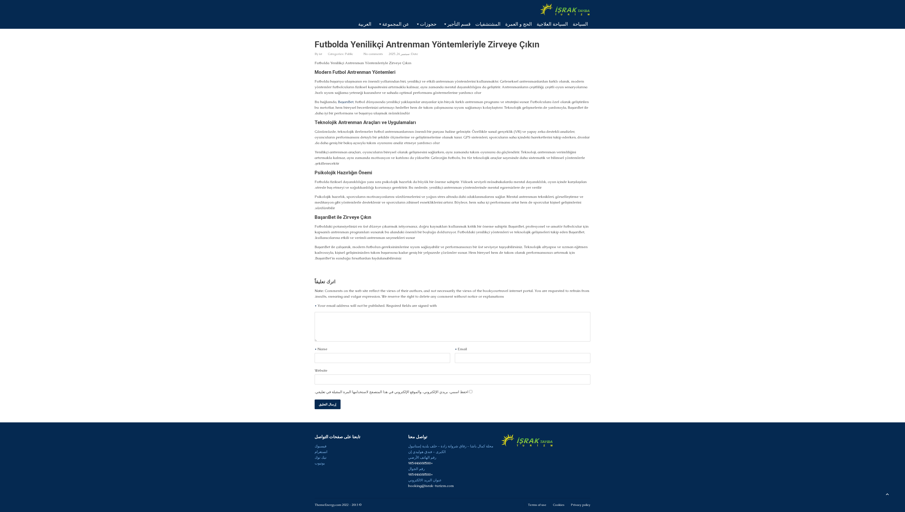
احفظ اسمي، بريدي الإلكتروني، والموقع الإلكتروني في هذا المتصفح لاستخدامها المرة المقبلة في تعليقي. (391, 392)
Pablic (349, 54)
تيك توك (320, 457)
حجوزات (428, 24)
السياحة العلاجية (552, 24)
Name (321, 349)
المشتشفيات (488, 24)
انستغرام (321, 452)
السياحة (580, 24)
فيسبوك (320, 446)
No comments (373, 54)
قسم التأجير (459, 24)
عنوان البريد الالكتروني (425, 480)
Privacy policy (580, 505)
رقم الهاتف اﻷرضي (422, 457)
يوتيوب (320, 463)
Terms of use (537, 505)
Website (321, 370)
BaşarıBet (346, 102)
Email (461, 349)
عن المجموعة (395, 24)
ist (320, 54)
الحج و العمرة (518, 24)
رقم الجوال (416, 468)
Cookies (558, 505)
